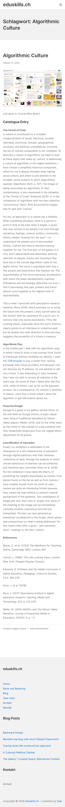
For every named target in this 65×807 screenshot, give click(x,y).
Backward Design (13, 732)
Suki (59, 801)
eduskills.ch (32, 801)
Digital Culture (19, 628)
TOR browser (14, 360)
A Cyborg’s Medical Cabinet (19, 752)
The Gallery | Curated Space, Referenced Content (31, 758)
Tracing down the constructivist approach (27, 745)
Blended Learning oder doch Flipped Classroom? (31, 739)
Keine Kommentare (39, 628)
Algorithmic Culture (25, 55)
